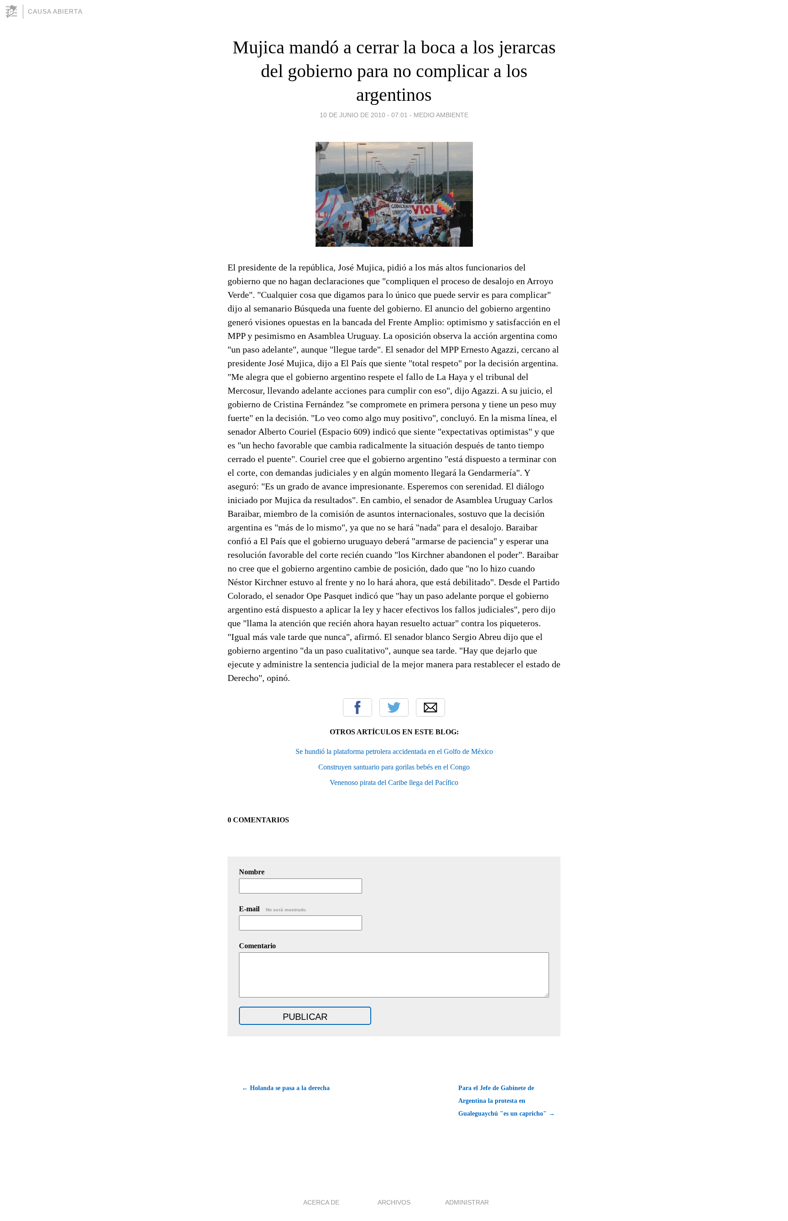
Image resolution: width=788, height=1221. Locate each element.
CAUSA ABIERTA (55, 11)
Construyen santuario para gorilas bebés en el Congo (394, 767)
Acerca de (321, 1202)
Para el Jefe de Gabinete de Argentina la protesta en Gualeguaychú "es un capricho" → (506, 1101)
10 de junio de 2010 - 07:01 (364, 115)
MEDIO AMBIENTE (441, 115)
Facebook (357, 707)
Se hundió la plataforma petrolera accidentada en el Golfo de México (394, 751)
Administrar (467, 1202)
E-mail (273, 909)
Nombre (251, 872)
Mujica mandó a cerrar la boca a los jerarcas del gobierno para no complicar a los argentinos (394, 71)
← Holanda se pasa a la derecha (286, 1088)
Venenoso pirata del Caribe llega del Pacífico (394, 782)
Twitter (394, 707)
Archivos (394, 1202)
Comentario (257, 946)
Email (430, 707)
